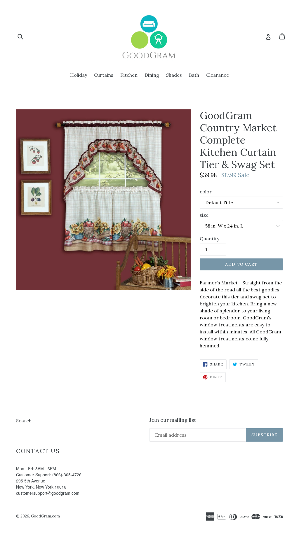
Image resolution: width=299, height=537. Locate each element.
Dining (152, 75)
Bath (194, 75)
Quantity (209, 239)
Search (24, 421)
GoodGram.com (45, 516)
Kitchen (129, 75)
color (206, 192)
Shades (174, 75)
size (204, 215)
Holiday (78, 75)
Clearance (217, 75)
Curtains (103, 75)
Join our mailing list (173, 420)
